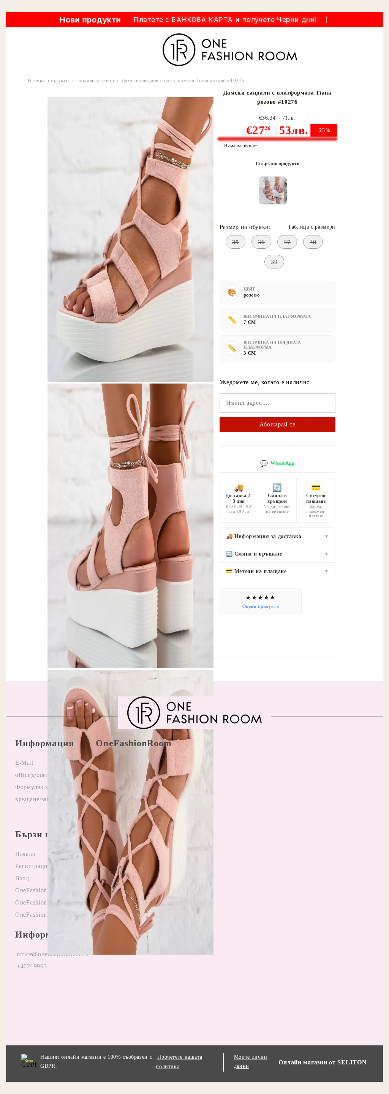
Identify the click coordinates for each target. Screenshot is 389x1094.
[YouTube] (88, 991)
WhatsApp (277, 463)
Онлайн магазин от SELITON (322, 1062)
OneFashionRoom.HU (44, 914)
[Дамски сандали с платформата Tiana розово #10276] (130, 380)
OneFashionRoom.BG (44, 902)
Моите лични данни (250, 1061)
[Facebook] (21, 991)
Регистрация (33, 866)
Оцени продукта (260, 606)
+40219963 (32, 966)
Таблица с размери (311, 227)
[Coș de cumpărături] (372, 50)
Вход (22, 878)
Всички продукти (48, 80)
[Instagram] (55, 991)
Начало (25, 854)
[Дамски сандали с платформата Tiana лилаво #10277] (273, 190)
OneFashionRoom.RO (44, 890)
